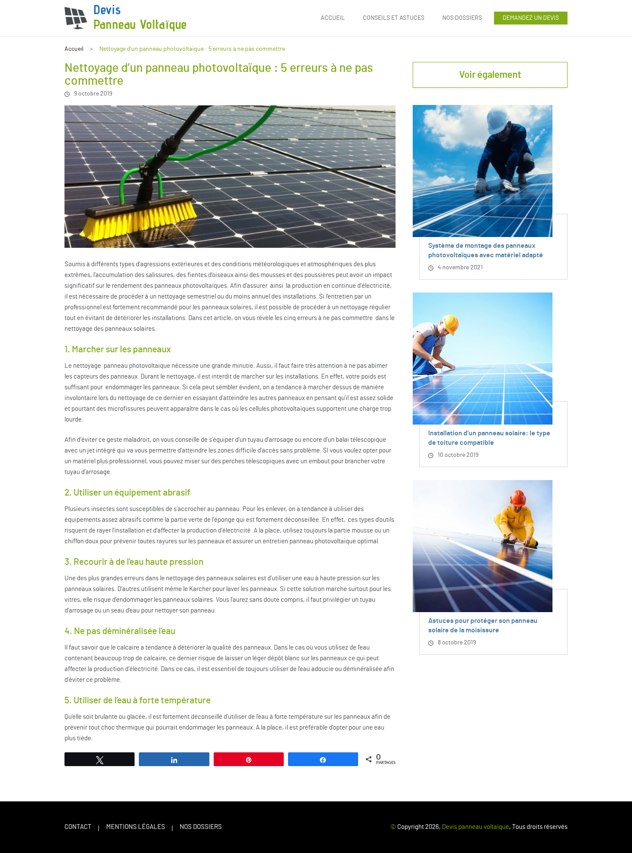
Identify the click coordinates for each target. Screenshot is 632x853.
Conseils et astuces (393, 18)
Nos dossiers (462, 18)
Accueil (333, 18)
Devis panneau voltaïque (475, 827)
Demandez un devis (531, 18)
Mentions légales (135, 827)
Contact (78, 827)
